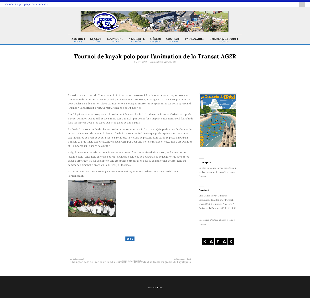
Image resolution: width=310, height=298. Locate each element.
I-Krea (160, 288)
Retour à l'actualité (131, 260)
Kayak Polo (170, 62)
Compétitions (156, 62)
